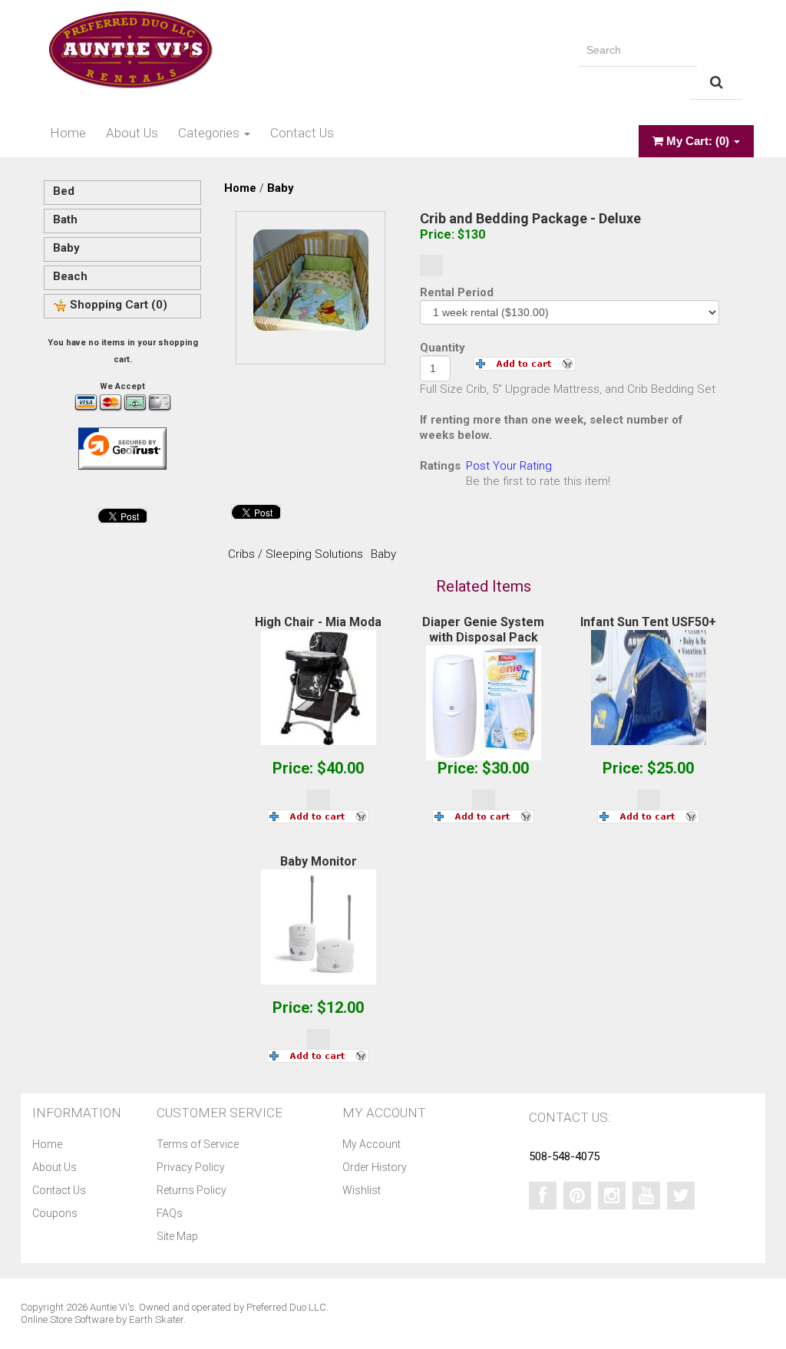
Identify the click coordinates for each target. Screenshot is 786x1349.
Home (68, 132)
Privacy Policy (191, 1167)
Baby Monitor (318, 861)
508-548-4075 (564, 1156)
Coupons (55, 1213)
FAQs (170, 1213)
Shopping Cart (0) (117, 305)
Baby (66, 248)
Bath (65, 219)
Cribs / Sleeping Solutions (295, 554)
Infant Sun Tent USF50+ (648, 622)
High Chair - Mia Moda (318, 622)
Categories (210, 132)
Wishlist (361, 1190)
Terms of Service (198, 1144)
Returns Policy (191, 1190)
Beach (70, 276)
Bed (63, 191)
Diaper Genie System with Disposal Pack (483, 630)
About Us (132, 132)
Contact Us (302, 132)
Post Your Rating (509, 466)
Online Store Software (67, 1319)
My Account (371, 1144)
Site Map (177, 1236)
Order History (374, 1167)
